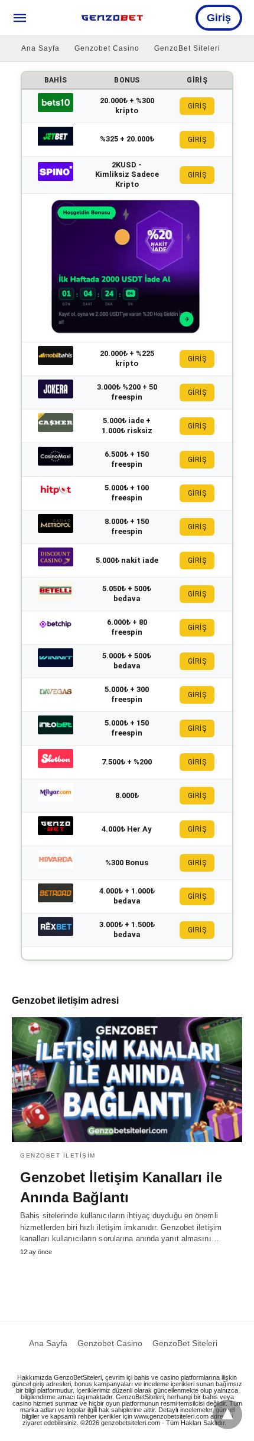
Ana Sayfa (40, 48)
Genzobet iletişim (58, 1155)
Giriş (219, 18)
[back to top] (227, 1414)
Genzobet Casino (106, 48)
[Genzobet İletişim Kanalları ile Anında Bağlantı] (127, 1079)
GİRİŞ (197, 106)
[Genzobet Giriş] (112, 18)
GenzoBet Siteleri (187, 48)
